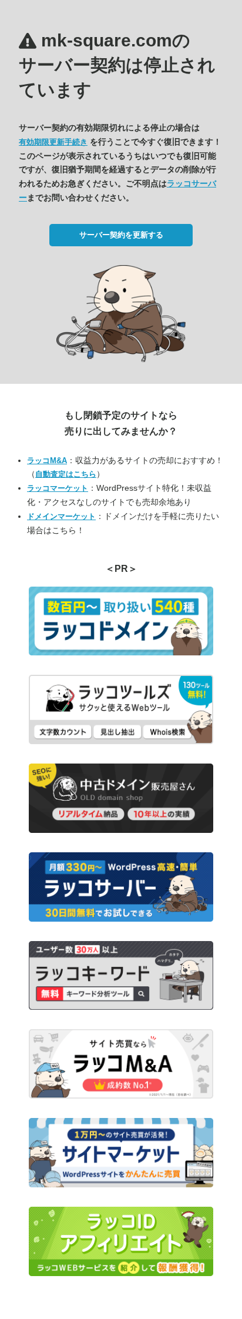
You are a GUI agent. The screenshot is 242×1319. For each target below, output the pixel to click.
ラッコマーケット (57, 488)
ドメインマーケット (61, 516)
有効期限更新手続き (53, 142)
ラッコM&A (47, 460)
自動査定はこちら (65, 474)
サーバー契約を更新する (121, 234)
